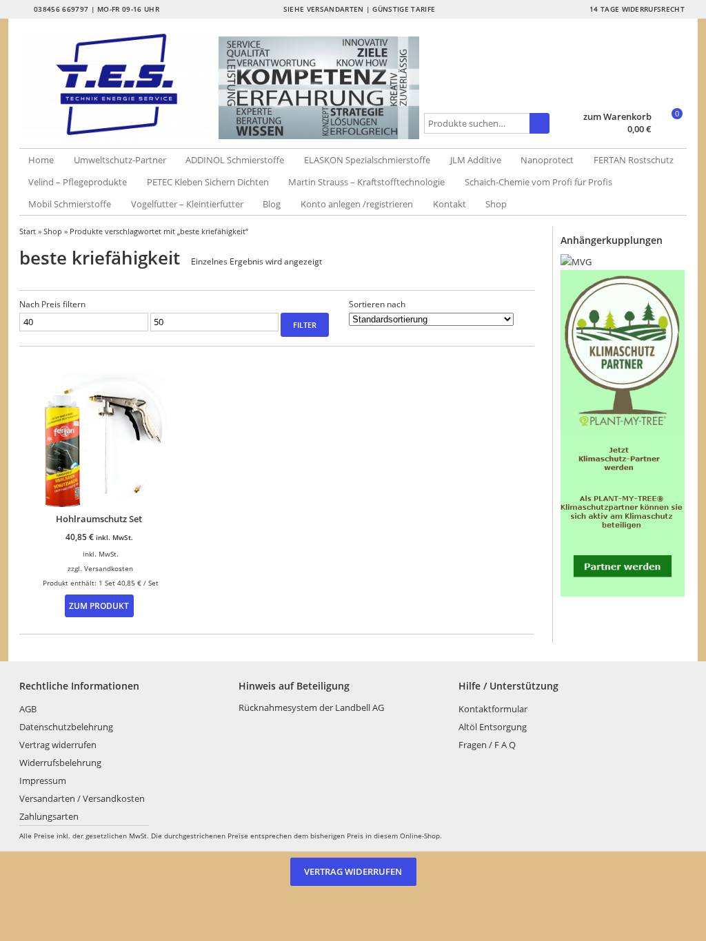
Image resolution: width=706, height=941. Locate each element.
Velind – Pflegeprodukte (77, 182)
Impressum (42, 780)
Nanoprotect (547, 160)
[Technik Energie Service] (119, 84)
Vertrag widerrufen (58, 744)
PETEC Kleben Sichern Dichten (208, 182)
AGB (28, 709)
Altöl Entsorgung (492, 727)
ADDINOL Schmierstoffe (234, 160)
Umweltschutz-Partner (120, 160)
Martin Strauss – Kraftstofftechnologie (366, 182)
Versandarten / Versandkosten (82, 798)
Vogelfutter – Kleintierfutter (187, 204)
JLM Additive (475, 160)
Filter (304, 325)
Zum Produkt (99, 605)
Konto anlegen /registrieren (357, 204)
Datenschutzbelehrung (66, 727)
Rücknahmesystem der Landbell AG (311, 707)
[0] (670, 130)
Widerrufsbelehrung (60, 762)
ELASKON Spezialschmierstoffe (367, 160)
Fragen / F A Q (487, 744)
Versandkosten (108, 568)
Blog (272, 204)
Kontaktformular (492, 709)
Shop (496, 204)
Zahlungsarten (49, 816)
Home (41, 160)
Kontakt (449, 204)
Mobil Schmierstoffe (69, 204)
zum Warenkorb (617, 116)
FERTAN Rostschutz (634, 160)
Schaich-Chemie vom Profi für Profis (538, 182)
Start (27, 231)
